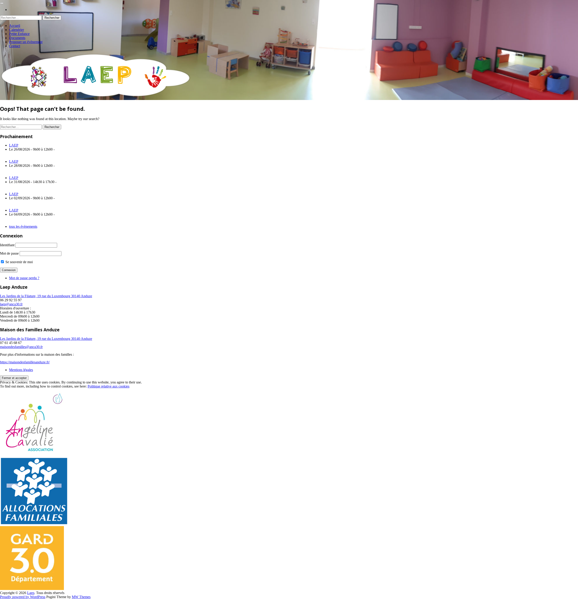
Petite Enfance (19, 34)
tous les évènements (23, 226)
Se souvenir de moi (19, 262)
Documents (17, 38)
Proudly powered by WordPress (22, 597)
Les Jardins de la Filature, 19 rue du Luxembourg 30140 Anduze (46, 296)
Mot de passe (9, 253)
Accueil (14, 26)
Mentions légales (21, 370)
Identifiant (7, 245)
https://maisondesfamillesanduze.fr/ (25, 362)
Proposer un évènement (25, 42)
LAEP (13, 145)
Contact (14, 46)
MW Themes (81, 597)
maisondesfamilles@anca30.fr (21, 347)
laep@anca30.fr (11, 304)
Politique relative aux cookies (108, 386)
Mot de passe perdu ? (24, 278)
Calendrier (16, 30)
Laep (30, 593)
